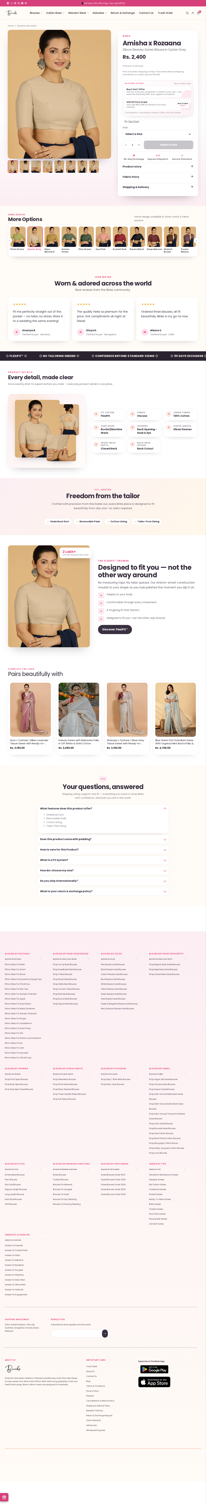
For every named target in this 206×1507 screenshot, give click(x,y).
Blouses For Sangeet (62, 1189)
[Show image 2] (24, 166)
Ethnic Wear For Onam (15, 969)
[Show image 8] (94, 166)
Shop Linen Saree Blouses (161, 1123)
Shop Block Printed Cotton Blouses (165, 1138)
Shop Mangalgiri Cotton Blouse (163, 1143)
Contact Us (146, 13)
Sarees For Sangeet (14, 1270)
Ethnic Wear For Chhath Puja (18, 1057)
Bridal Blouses (59, 1175)
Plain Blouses (11, 1179)
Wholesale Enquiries (95, 1430)
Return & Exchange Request (99, 1415)
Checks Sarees (156, 1209)
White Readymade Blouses (113, 984)
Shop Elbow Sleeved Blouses (66, 1089)
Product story (132, 166)
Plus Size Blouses (13, 1184)
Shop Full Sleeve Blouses (64, 1099)
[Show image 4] (47, 166)
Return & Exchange (123, 13)
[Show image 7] (82, 166)
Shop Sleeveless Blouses (64, 1079)
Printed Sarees (155, 1194)
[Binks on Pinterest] (15, 3)
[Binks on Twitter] (11, 3)
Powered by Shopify (49, 1463)
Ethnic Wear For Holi (14, 1033)
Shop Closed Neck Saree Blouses (164, 974)
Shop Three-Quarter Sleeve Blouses (69, 1094)
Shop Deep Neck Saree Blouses (163, 969)
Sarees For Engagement (16, 1294)
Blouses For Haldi (61, 1194)
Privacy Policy (92, 1391)
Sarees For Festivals (14, 1289)
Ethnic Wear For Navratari (16, 1053)
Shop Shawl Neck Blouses (65, 979)
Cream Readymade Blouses (114, 974)
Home (11, 25)
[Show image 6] (71, 166)
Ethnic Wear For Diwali (15, 974)
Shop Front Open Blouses (16, 1079)
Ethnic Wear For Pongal (15, 1018)
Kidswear (98, 13)
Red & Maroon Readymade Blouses (117, 1008)
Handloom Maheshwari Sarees (163, 1175)
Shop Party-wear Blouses (112, 1084)
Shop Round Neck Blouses (65, 999)
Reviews (90, 1396)
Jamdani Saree (156, 1224)
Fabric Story (131, 177)
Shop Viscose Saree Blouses (162, 1084)
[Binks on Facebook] (8, 3)
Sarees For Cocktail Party (16, 1250)
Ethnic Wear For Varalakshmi (18, 1023)
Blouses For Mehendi (62, 1184)
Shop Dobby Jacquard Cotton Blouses (166, 1148)
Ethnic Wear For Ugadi (15, 999)
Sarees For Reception (14, 1265)
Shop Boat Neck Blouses (64, 994)
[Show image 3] (36, 166)
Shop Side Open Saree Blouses (19, 1089)
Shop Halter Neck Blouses (64, 984)
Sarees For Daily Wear (15, 1280)
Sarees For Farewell (14, 1245)
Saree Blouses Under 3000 (113, 1189)
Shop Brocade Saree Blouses (162, 1128)
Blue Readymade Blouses (113, 979)
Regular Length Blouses (16, 1189)
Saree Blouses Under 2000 (113, 1179)
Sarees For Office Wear (15, 1284)
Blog (88, 1381)
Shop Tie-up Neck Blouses (65, 964)
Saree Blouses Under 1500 (113, 1175)
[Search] (187, 13)
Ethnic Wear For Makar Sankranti (20, 1008)
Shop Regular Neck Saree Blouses (164, 964)
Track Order (165, 13)
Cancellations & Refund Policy (100, 1401)
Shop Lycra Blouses (158, 1153)
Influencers (91, 1425)
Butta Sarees (155, 1204)
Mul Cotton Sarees (157, 1184)
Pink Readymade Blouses (113, 964)
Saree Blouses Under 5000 (113, 1194)
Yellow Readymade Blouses (114, 989)
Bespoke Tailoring (94, 1410)
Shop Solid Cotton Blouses (161, 1133)
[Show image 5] (59, 166)
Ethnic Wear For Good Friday (18, 1028)
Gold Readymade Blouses (113, 999)
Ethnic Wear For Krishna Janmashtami (23, 1038)
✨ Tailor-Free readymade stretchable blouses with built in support (103, 3)
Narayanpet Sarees (158, 1219)
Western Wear (77, 13)
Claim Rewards (93, 1420)
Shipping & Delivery (136, 187)
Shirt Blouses (11, 1204)
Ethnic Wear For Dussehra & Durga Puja (23, 979)
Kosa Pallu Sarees (157, 1214)
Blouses (35, 13)
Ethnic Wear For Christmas (17, 984)
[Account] (192, 13)
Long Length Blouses (14, 1194)
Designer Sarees (156, 1179)
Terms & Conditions (95, 1386)
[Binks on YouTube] (22, 3)
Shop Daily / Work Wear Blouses (115, 1079)
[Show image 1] (13, 166)
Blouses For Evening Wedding (67, 1204)
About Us (90, 1371)
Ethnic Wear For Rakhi (15, 964)
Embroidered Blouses (15, 1175)
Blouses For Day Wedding (65, 1199)
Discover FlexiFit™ (115, 629)
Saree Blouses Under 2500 (113, 1184)
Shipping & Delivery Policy (98, 1406)
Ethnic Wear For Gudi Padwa (18, 1004)
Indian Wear (54, 13)
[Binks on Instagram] (19, 3)
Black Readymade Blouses (113, 969)
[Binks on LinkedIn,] (26, 3)
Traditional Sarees (157, 1189)
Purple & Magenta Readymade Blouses (119, 1004)
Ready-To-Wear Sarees (160, 1199)
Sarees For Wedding (14, 1275)
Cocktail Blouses (60, 1179)
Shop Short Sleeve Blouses (65, 1084)
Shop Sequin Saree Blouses (161, 1089)
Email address (62, 1330)
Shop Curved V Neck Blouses (66, 989)
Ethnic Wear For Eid (13, 1043)
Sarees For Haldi (12, 1255)
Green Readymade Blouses (114, 994)
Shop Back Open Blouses (16, 1084)
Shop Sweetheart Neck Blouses (67, 969)
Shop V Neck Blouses (62, 974)
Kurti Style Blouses (13, 1199)
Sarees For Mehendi (14, 1260)
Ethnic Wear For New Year (16, 989)
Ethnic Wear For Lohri (14, 1048)
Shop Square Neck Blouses (65, 1004)
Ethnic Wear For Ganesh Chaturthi (21, 994)
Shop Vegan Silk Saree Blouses (163, 1079)
